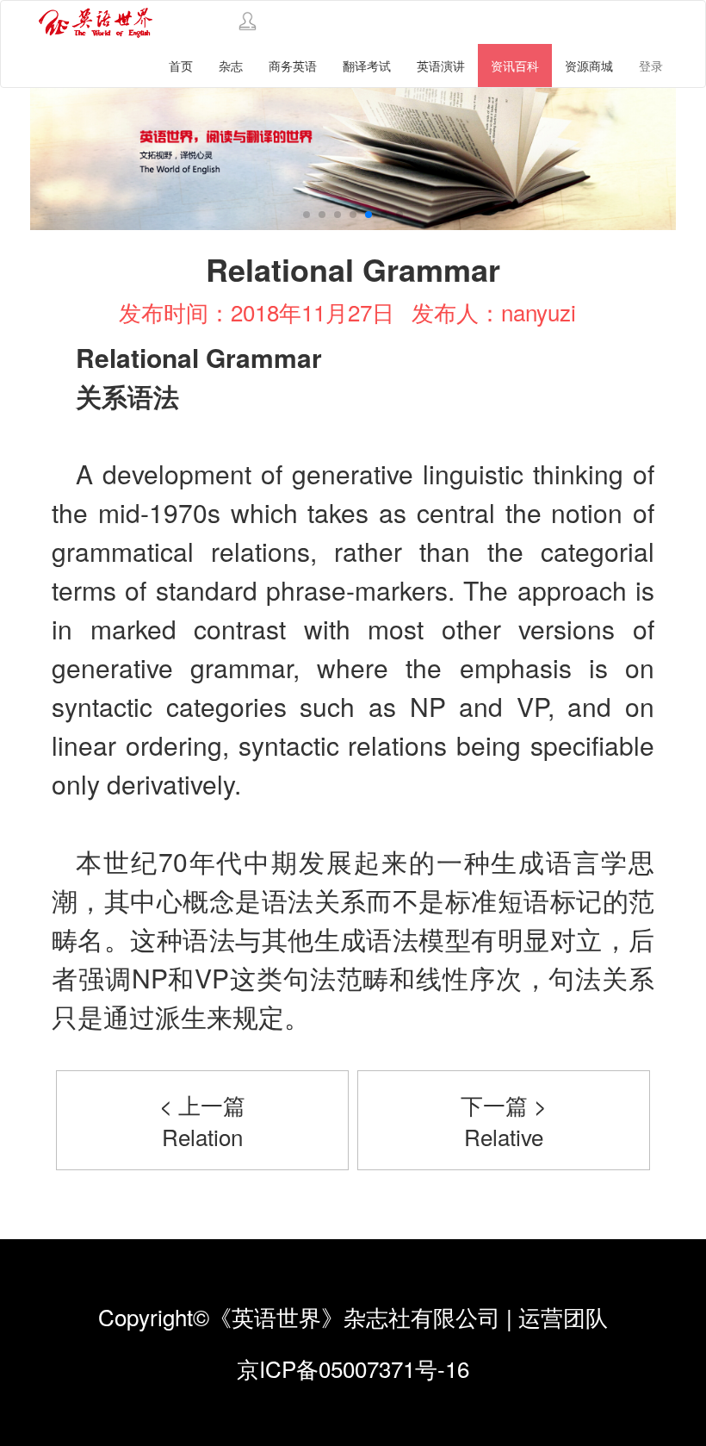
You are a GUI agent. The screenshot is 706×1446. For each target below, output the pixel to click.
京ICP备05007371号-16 (353, 1368)
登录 (651, 65)
